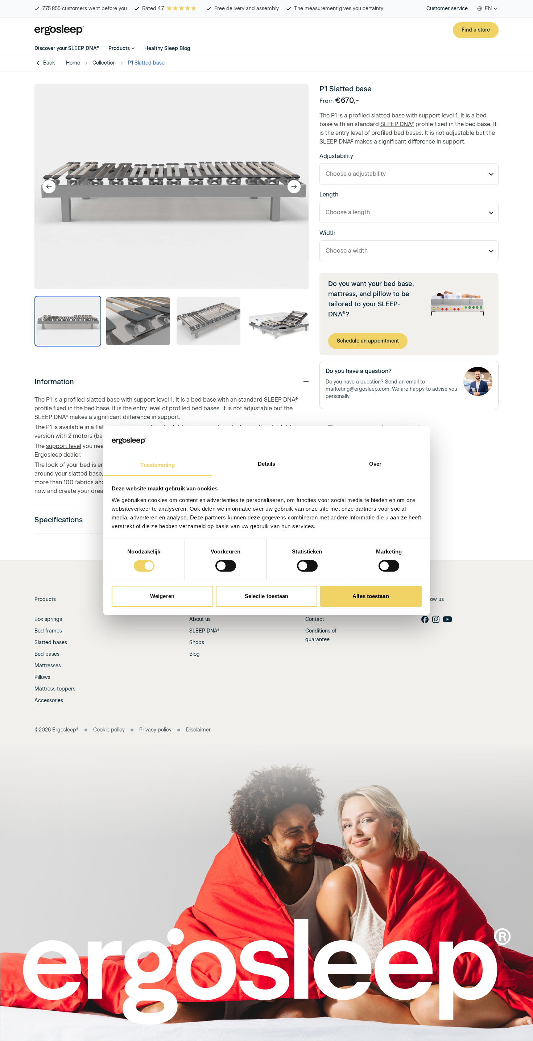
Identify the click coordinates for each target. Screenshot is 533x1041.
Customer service (447, 8)
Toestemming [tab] (157, 465)
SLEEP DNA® (281, 399)
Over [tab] (375, 464)
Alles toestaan (370, 596)
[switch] (225, 566)
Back (49, 63)
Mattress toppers (54, 689)
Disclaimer (198, 730)
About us (200, 619)
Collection (104, 63)
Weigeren (162, 596)
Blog (194, 654)
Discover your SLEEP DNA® (66, 48)
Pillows (42, 677)
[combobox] (487, 9)
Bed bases (46, 654)
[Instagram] (435, 619)
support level (63, 446)
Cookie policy (109, 730)
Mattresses (47, 666)
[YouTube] (447, 619)
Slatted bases (50, 642)
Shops (196, 642)
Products (119, 48)
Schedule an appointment (368, 341)
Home (73, 63)
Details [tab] (267, 464)
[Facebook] (425, 619)
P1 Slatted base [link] (146, 63)
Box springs (48, 619)
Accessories (48, 700)
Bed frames (48, 631)
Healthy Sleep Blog (167, 48)
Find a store (476, 30)
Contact (314, 619)
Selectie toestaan (267, 596)
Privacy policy (155, 730)
